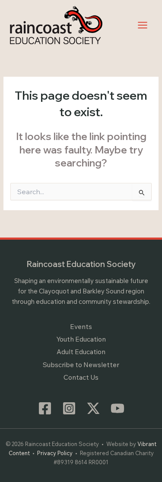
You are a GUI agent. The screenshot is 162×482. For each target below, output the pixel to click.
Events (81, 326)
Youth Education (81, 339)
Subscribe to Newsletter (81, 364)
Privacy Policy (55, 452)
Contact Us (81, 377)
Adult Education (81, 351)
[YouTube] (117, 408)
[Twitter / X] (93, 408)
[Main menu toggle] (142, 25)
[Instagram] (69, 408)
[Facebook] (45, 408)
